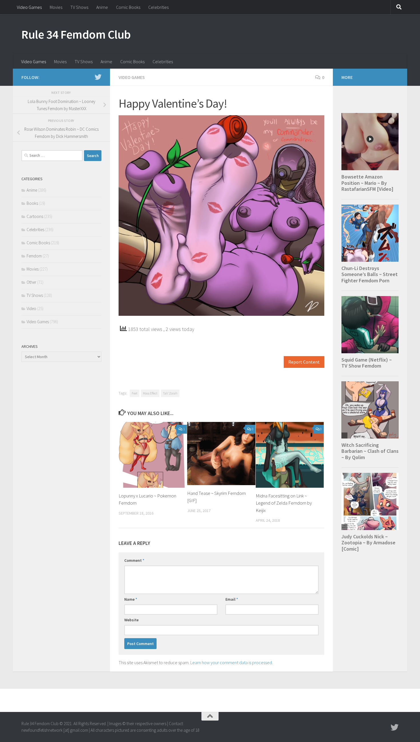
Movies (56, 7)
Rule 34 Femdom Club (76, 34)
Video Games (29, 7)
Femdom (34, 256)
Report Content (304, 362)
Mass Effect (150, 393)
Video (31, 308)
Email (231, 599)
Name (130, 599)
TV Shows (79, 7)
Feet (134, 393)
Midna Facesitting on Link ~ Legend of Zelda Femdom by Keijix (284, 503)
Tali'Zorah (170, 393)
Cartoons (35, 216)
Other (31, 282)
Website (131, 619)
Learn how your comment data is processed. (231, 662)
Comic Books (128, 7)
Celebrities (158, 7)
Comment (134, 560)
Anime (102, 7)
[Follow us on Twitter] (98, 77)
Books (32, 203)
